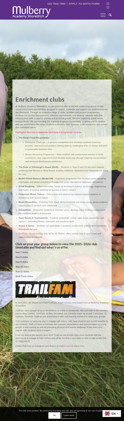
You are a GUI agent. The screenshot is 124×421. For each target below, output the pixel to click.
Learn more (69, 415)
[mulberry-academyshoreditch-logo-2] (31, 12)
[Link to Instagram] (108, 4)
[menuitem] (56, 4)
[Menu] (101, 15)
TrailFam (23, 233)
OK (54, 415)
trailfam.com (65, 346)
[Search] (109, 15)
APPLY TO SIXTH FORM (84, 3)
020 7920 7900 (56, 3)
